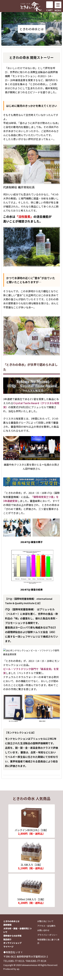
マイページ (8, 946)
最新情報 (7, 924)
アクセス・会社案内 (46, 925)
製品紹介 (7, 939)
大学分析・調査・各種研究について (17, 930)
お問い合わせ (43, 930)
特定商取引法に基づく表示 (48, 941)
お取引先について (45, 921)
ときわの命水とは (11, 921)
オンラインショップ (12, 942)
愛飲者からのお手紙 (12, 935)
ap (18, 968)
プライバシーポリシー (47, 934)
